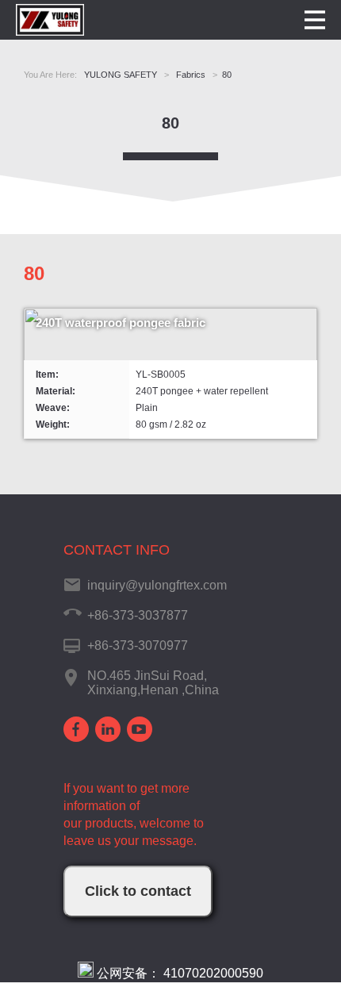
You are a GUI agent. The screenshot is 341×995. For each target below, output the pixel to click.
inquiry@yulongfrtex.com (157, 585)
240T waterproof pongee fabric (120, 322)
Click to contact (138, 891)
